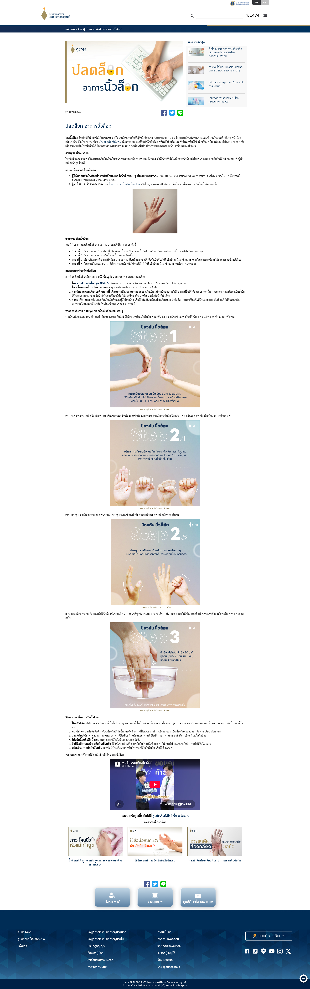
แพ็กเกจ (22, 946)
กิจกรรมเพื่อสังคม (168, 939)
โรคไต (126, 184)
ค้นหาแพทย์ (24, 932)
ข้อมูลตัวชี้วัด (165, 960)
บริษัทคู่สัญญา (96, 946)
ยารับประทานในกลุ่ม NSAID (92, 283)
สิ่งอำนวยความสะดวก (100, 960)
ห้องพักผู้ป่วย (95, 953)
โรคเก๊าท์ (135, 184)
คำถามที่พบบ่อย (97, 967)
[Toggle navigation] (265, 15)
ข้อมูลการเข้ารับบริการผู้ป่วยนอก (107, 932)
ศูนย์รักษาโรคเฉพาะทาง (32, 939)
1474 (254, 15)
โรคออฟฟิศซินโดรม (110, 142)
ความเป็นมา (164, 932)
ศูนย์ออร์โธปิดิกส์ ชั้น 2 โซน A (171, 815)
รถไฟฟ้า (245, 922)
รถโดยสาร (285, 922)
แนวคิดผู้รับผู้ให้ (166, 953)
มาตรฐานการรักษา (168, 967)
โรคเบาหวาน (115, 184)
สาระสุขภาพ (85, 29)
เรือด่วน (265, 922)
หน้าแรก (70, 29)
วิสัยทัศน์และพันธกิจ (169, 946)
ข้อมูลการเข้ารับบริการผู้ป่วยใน (106, 939)
